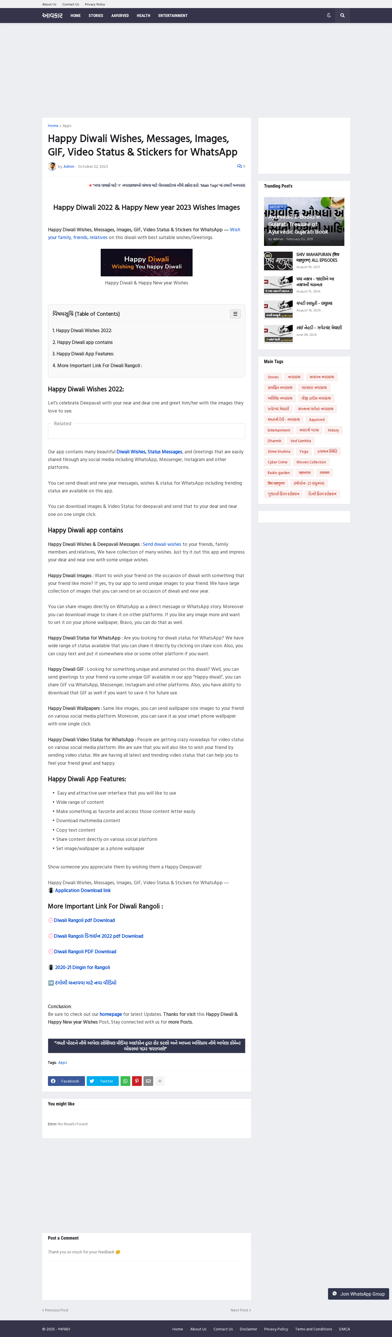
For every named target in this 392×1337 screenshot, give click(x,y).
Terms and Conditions (313, 1329)
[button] (329, 15)
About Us (49, 4)
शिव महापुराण (276, 483)
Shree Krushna (279, 451)
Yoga (304, 451)
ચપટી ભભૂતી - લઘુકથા (314, 303)
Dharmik (274, 441)
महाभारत (305, 472)
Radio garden (279, 472)
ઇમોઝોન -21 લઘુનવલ (309, 483)
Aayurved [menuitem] (120, 15)
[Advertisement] (196, 70)
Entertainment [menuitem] (173, 15)
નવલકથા (294, 377)
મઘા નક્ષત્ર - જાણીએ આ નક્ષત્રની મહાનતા (315, 281)
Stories (273, 377)
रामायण (324, 472)
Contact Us (70, 4)
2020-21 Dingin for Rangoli (82, 967)
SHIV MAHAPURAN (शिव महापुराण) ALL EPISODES (317, 257)
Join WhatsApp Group (362, 1294)
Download (105, 951)
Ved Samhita (300, 441)
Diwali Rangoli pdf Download (84, 920)
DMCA (344, 1329)
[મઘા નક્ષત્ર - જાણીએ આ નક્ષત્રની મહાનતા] (278, 285)
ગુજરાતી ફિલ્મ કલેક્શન (283, 494)
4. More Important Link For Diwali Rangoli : (97, 365)
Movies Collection (311, 462)
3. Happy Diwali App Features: (83, 353)
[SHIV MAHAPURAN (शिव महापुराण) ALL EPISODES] (278, 261)
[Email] (148, 1081)
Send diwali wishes (162, 544)
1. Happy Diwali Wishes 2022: (82, 330)
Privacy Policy (95, 4)
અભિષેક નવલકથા (280, 398)
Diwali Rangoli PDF (74, 951)
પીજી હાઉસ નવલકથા (316, 398)
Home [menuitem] (76, 15)
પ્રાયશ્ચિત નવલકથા (280, 387)
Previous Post (57, 1310)
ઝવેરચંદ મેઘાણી (278, 409)
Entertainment (279, 430)
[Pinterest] (137, 1081)
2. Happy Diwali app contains (83, 342)
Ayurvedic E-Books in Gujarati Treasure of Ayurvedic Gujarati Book (298, 224)
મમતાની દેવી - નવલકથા (284, 419)
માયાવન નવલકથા (322, 377)
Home (53, 126)
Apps (67, 126)
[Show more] (160, 1081)
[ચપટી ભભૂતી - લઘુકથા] (278, 309)
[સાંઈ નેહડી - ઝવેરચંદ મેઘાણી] (278, 334)
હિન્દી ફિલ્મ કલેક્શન (322, 494)
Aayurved (317, 419)
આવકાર (52, 15)
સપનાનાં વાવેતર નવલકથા (315, 409)
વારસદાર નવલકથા (314, 387)
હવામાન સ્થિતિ (327, 451)
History (333, 430)
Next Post (239, 1310)
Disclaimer (248, 1329)
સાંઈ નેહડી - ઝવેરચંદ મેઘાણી (319, 328)
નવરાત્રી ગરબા (309, 430)
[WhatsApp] (125, 1081)
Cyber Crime (278, 462)
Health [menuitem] (143, 15)
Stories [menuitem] (96, 15)
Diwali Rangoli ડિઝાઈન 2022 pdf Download (98, 935)
